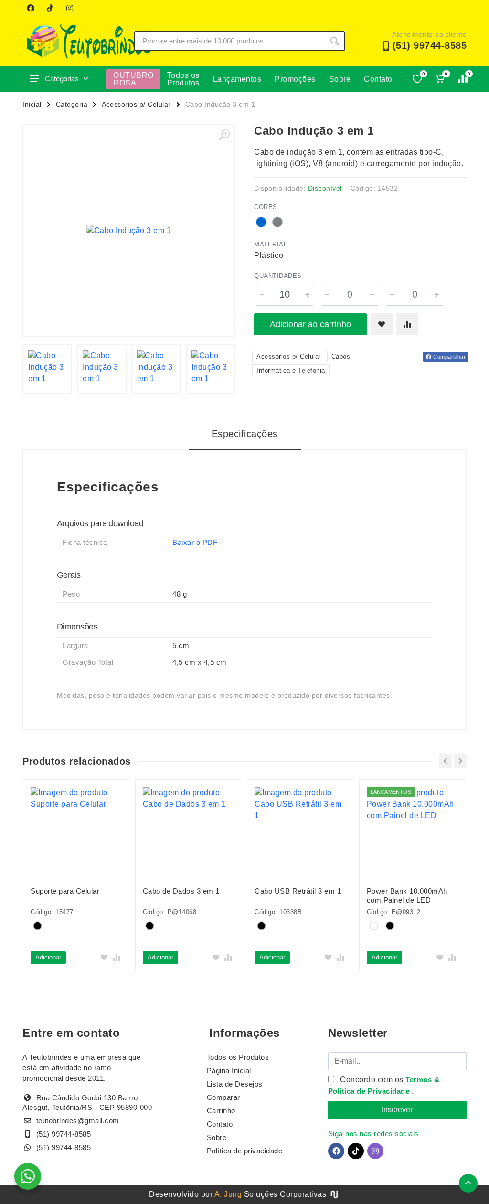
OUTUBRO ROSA (133, 79)
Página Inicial (229, 1070)
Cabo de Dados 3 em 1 (181, 891)
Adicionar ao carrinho (310, 324)
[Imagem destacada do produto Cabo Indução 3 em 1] (128, 230)
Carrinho (221, 1111)
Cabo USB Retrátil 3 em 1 (298, 891)
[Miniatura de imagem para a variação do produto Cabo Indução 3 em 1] (156, 369)
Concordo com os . (384, 1085)
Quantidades (278, 275)
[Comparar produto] (407, 324)
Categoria (72, 104)
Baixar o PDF (194, 542)
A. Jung (228, 1194)
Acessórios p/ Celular (136, 104)
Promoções (295, 79)
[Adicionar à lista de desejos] (382, 324)
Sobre (340, 79)
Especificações (245, 433)
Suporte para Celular (65, 891)
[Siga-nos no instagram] (70, 8)
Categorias (62, 79)
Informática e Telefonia (290, 370)
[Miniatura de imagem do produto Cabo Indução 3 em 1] (47, 369)
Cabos (341, 356)
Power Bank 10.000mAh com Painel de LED (407, 895)
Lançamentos (237, 79)
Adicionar (48, 957)
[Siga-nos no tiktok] (50, 8)
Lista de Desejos (235, 1084)
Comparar (223, 1097)
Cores (265, 207)
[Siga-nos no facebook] (30, 8)
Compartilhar (449, 357)
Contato (378, 79)
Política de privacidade (245, 1151)
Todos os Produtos (183, 79)
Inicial (32, 104)
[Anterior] (445, 761)
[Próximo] (460, 761)
